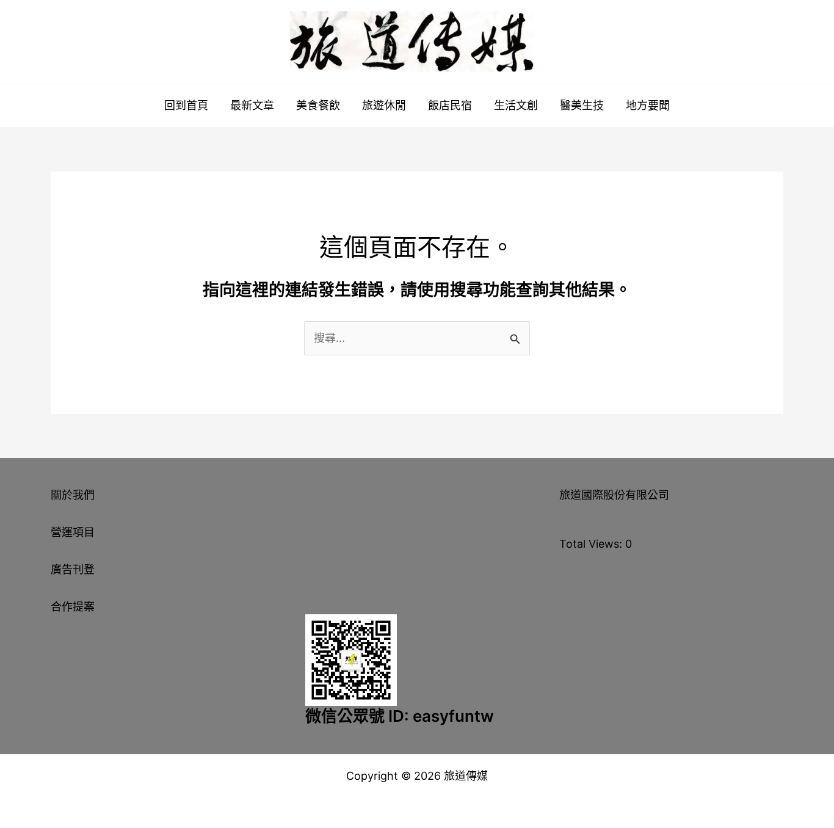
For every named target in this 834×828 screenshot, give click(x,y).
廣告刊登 (73, 569)
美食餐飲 (318, 105)
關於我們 (73, 494)
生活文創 (516, 105)
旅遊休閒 (384, 105)
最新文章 (252, 105)
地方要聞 (648, 105)
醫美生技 (582, 105)
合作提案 (73, 606)
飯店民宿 (450, 105)
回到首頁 (186, 105)
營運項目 (73, 532)
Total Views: (592, 543)
